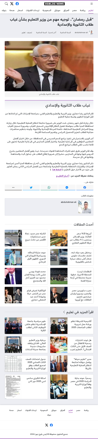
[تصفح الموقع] (92, 4)
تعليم (24, 32)
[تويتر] (31, 187)
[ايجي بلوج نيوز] (54, 3)
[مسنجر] (67, 187)
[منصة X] (12, 3)
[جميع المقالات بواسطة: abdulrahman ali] (84, 206)
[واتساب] (49, 187)
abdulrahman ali (81, 32)
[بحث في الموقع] (6, 4)
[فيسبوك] (17, 3)
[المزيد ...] (13, 187)
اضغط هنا (57, 169)
